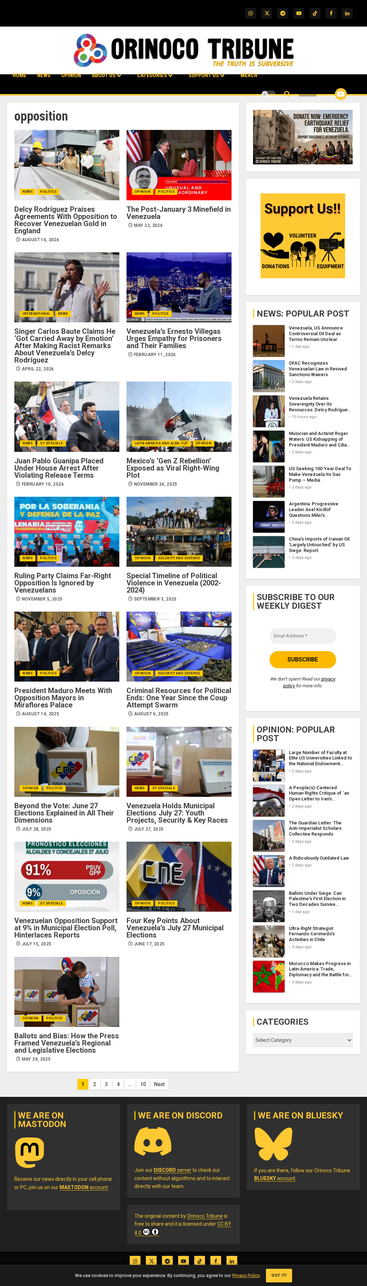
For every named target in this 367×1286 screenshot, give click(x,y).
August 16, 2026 (40, 239)
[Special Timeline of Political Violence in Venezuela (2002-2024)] (179, 532)
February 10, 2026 (43, 484)
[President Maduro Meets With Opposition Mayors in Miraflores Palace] (66, 647)
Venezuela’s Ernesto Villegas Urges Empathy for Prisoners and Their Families (174, 338)
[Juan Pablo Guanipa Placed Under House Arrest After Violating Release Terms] (66, 417)
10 (143, 1084)
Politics (48, 191)
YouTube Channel (329, 94)
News (44, 75)
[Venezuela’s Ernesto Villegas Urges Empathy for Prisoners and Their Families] (179, 287)
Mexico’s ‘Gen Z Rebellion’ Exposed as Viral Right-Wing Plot (173, 468)
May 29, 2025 (36, 1059)
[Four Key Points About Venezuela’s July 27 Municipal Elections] (179, 877)
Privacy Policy (245, 1275)
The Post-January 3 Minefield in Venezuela (179, 213)
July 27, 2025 (149, 829)
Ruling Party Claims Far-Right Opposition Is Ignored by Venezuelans (62, 582)
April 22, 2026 (38, 368)
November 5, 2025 (42, 599)
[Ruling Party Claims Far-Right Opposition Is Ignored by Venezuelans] (66, 532)
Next (159, 1084)
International (37, 313)
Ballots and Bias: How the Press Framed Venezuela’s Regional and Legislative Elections (66, 1043)
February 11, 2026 (155, 354)
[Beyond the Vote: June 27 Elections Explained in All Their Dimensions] (66, 762)
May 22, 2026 (148, 225)
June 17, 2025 (149, 943)
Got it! (279, 1275)
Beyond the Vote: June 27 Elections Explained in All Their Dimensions (64, 812)
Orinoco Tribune (205, 1216)
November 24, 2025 (155, 484)
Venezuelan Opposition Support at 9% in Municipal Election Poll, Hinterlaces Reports (66, 927)
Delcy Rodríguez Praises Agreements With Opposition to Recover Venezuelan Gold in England (65, 220)
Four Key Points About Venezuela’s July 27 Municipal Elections (175, 927)
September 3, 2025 (155, 599)
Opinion (71, 75)
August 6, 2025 (151, 713)
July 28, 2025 (37, 829)
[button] (287, 94)
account (83, 1187)
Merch (248, 75)
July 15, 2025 (37, 943)
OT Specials (51, 443)
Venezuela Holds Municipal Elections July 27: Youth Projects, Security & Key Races (177, 812)
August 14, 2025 (40, 713)
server (172, 1170)
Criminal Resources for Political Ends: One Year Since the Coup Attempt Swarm (179, 697)
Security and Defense (179, 558)
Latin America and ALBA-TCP (161, 443)
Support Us (204, 75)
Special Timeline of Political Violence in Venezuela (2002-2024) (174, 582)
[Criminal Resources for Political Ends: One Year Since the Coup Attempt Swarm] (179, 647)
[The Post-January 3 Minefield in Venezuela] (179, 165)
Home (20, 75)
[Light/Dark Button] (268, 94)
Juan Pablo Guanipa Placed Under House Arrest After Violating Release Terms (59, 468)
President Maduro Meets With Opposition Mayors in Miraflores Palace (63, 697)
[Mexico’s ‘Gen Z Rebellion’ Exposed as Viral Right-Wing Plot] (179, 417)
